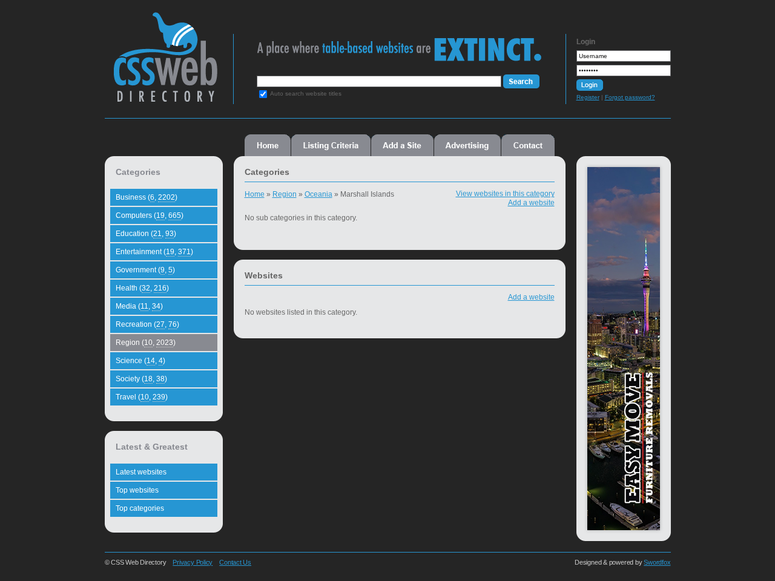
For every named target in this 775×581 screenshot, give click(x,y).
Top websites (137, 490)
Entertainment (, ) (154, 252)
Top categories (140, 508)
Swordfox (657, 562)
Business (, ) (146, 197)
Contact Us (235, 562)
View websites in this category (505, 193)
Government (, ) (145, 270)
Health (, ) (142, 288)
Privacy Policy (193, 562)
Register (587, 97)
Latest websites (141, 472)
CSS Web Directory (165, 63)
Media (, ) (139, 306)
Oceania (318, 194)
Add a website (531, 203)
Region (284, 194)
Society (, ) (141, 379)
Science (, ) (140, 360)
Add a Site (402, 145)
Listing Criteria (331, 145)
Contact (528, 145)
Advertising (467, 145)
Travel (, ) (142, 397)
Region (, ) (146, 342)
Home (268, 145)
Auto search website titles (305, 93)
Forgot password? (630, 97)
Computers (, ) (149, 215)
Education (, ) (146, 233)
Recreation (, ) (147, 324)
